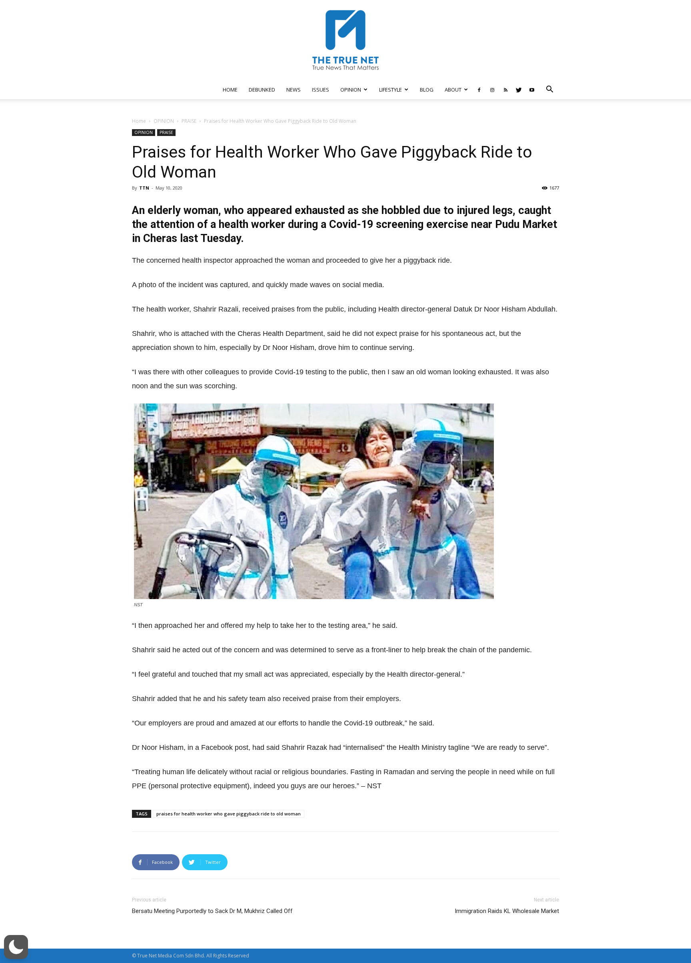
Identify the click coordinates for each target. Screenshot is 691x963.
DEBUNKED (262, 89)
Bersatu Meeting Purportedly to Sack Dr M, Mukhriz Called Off (212, 911)
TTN (144, 188)
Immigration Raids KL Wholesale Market (507, 911)
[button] (549, 90)
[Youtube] (532, 89)
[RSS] (505, 89)
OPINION (350, 89)
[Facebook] (479, 89)
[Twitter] (519, 89)
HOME (230, 89)
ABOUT (453, 89)
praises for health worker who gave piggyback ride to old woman (228, 814)
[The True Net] (345, 40)
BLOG (426, 89)
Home (139, 121)
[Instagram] (492, 89)
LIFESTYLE (390, 89)
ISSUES (320, 89)
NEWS (293, 89)
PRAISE (189, 121)
